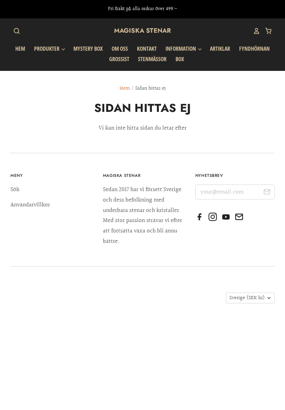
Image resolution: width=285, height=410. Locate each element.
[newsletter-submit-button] (267, 193)
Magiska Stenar (142, 30)
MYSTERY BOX (88, 48)
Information (181, 48)
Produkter (47, 48)
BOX (180, 59)
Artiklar (220, 48)
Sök (14, 189)
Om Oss (120, 48)
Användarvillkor (30, 205)
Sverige (247, 298)
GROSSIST (119, 59)
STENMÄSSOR (152, 59)
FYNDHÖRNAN (254, 48)
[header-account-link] (254, 30)
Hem (20, 48)
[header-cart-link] (266, 30)
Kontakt (147, 48)
